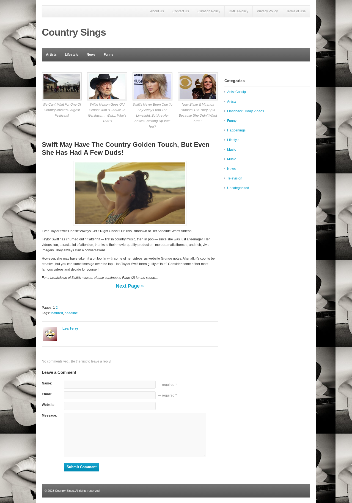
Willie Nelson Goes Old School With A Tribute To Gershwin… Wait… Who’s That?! (107, 113)
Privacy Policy (267, 11)
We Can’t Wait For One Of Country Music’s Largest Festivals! (62, 110)
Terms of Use (296, 11)
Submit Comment (82, 467)
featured (57, 313)
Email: (47, 394)
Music (231, 149)
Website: (49, 405)
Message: (49, 415)
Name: (47, 383)
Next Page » (130, 286)
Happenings (236, 130)
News (91, 55)
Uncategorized (238, 188)
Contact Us (180, 11)
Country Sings (74, 32)
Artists (51, 55)
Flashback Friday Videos (245, 111)
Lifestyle (71, 55)
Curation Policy (208, 11)
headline (71, 313)
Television (234, 178)
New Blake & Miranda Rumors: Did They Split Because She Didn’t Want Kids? (198, 113)
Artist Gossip (236, 92)
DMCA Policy (238, 11)
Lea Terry (70, 328)
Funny (108, 55)
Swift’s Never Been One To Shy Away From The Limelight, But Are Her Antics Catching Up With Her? (152, 115)
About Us (157, 11)
